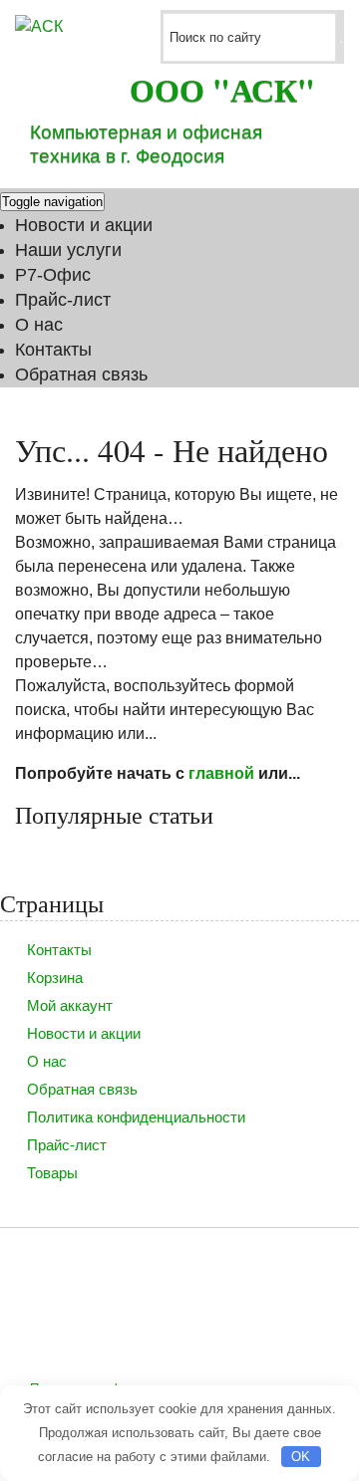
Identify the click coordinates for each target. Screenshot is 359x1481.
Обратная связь (81, 374)
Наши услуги (68, 250)
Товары (52, 1172)
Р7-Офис (53, 275)
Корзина (55, 977)
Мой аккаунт (70, 1005)
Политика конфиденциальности (136, 1117)
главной (221, 773)
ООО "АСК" (222, 89)
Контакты (53, 350)
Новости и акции (84, 225)
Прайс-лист (63, 300)
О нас (39, 325)
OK (300, 1456)
